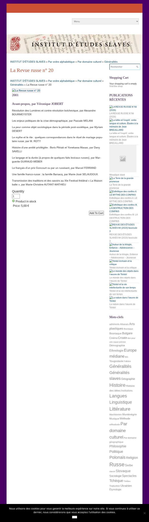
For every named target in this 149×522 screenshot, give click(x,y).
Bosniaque (128, 329)
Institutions (127, 390)
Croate (122, 338)
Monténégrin (129, 414)
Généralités (111, 61)
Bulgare (127, 333)
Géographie (128, 378)
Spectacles (129, 475)
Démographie (117, 345)
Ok (74, 517)
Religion (132, 458)
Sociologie (115, 475)
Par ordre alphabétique (61, 61)
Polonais (117, 457)
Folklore (127, 361)
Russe (116, 464)
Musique (114, 418)
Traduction (114, 486)
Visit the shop (116, 86)
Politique (116, 452)
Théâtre (127, 481)
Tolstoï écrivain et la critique (123, 267)
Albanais (124, 324)
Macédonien (115, 414)
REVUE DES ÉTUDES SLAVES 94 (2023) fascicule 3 (123, 237)
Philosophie (117, 446)
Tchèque (116, 481)
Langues (118, 395)
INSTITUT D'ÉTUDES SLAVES (27, 61)
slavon (112, 471)
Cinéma (113, 338)
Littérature (119, 409)
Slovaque (123, 471)
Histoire (117, 385)
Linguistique (120, 402)
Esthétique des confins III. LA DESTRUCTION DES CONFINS (123, 217)
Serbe (129, 465)
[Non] (144, 513)
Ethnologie (116, 350)
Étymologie (115, 489)
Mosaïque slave (117, 175)
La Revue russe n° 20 (31, 70)
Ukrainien (126, 485)
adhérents (114, 324)
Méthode (125, 418)
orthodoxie (114, 424)
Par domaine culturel (89, 61)
